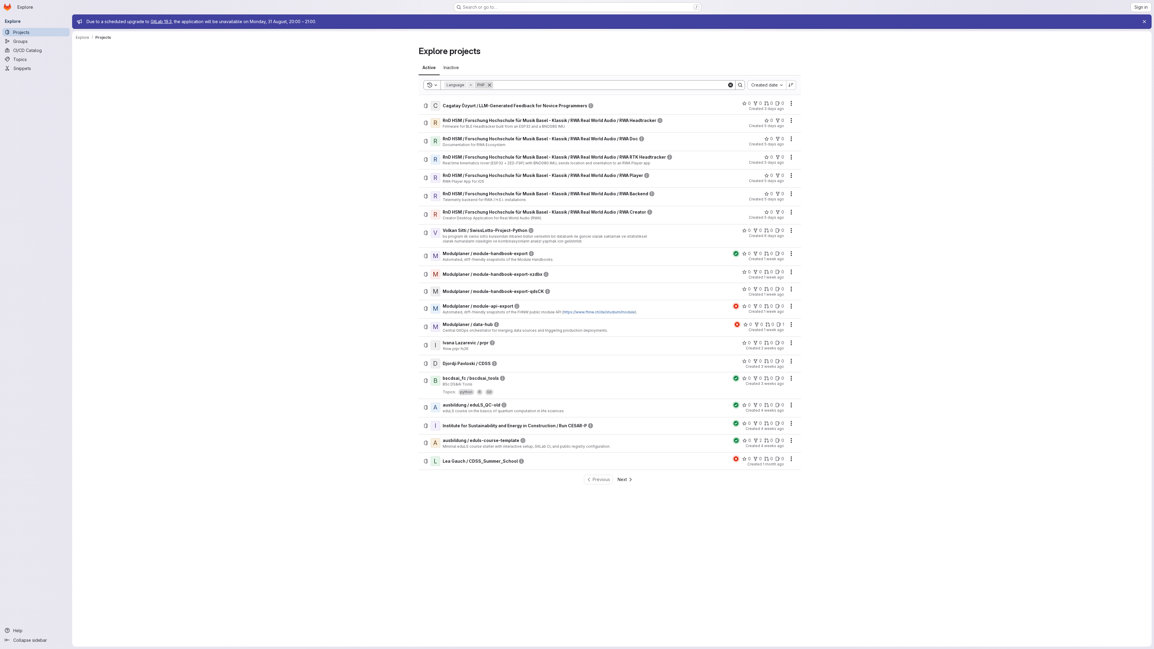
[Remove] (489, 85)
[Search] (740, 85)
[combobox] (766, 85)
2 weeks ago (772, 348)
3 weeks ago (772, 366)
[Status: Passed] (736, 253)
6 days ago (774, 235)
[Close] (1144, 21)
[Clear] (730, 85)
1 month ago (773, 464)
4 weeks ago (772, 410)
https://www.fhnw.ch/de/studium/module (599, 312)
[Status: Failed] (736, 306)
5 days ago (774, 125)
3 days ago (774, 108)
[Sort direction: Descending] (791, 85)
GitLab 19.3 (161, 21)
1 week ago (774, 259)
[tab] (429, 67)
